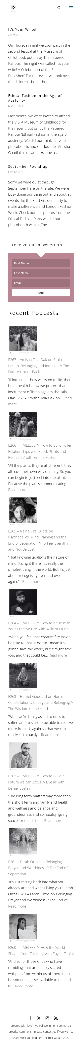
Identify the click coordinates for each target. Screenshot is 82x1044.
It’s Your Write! (22, 29)
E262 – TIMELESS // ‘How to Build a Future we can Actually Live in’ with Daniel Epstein (36, 781)
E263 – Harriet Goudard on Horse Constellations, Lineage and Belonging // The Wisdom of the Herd (40, 702)
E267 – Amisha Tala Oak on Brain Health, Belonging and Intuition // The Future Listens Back (38, 365)
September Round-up (28, 166)
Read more (17, 489)
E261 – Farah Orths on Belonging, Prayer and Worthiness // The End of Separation (37, 867)
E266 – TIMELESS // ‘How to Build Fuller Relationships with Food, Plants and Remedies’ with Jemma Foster (39, 451)
